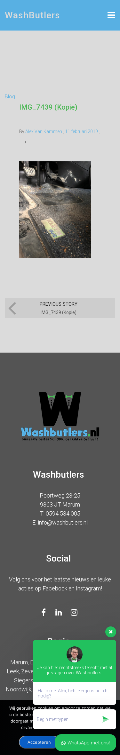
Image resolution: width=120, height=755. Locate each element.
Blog (10, 97)
